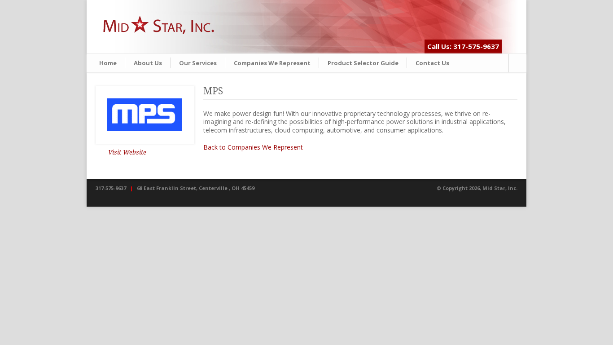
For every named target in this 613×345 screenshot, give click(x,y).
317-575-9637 (111, 188)
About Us (148, 63)
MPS (213, 91)
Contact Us (432, 63)
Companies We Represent (272, 63)
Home (108, 63)
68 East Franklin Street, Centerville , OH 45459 (195, 188)
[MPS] (145, 115)
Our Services (198, 63)
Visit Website (127, 152)
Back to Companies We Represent (253, 147)
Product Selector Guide (363, 63)
